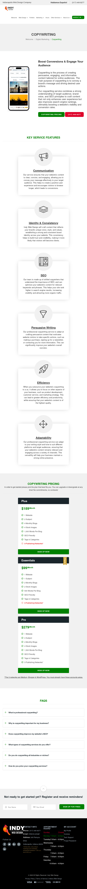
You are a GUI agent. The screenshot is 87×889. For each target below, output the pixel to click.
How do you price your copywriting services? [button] (27, 766)
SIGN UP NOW (43, 552)
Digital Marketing (42, 39)
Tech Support (69, 837)
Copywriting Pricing (51, 114)
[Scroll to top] (43, 789)
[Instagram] (19, 844)
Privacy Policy (30, 879)
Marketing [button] (39, 17)
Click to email (34, 834)
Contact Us (77, 17)
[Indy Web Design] (14, 831)
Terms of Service (41, 879)
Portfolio (32, 17)
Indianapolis (8, 2)
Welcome (14, 17)
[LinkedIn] (4, 849)
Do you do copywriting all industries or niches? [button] (28, 755)
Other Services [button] (55, 17)
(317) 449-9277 (78, 2)
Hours (47, 17)
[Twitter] (9, 844)
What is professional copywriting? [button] (23, 712)
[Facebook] (4, 844)
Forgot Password (70, 841)
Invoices (67, 834)
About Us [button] (66, 17)
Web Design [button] (23, 17)
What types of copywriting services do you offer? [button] (29, 744)
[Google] (14, 844)
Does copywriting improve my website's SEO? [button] (28, 734)
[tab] (43, 712)
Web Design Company (22, 2)
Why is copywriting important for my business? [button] (28, 723)
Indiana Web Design (55, 879)
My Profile (67, 830)
